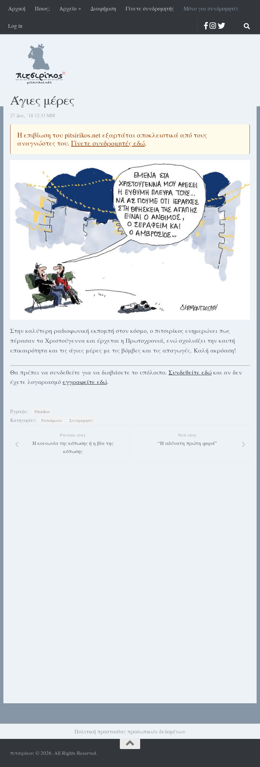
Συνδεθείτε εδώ (190, 372)
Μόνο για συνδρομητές (211, 8)
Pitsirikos (42, 411)
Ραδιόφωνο (51, 420)
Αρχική (16, 8)
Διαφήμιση (103, 8)
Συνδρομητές (81, 420)
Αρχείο (68, 8)
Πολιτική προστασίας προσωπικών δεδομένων (130, 731)
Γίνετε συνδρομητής (150, 8)
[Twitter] (221, 25)
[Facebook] (206, 25)
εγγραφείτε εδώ (85, 382)
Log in (15, 25)
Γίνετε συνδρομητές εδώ (108, 143)
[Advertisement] (54, 593)
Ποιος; (42, 8)
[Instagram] (213, 25)
